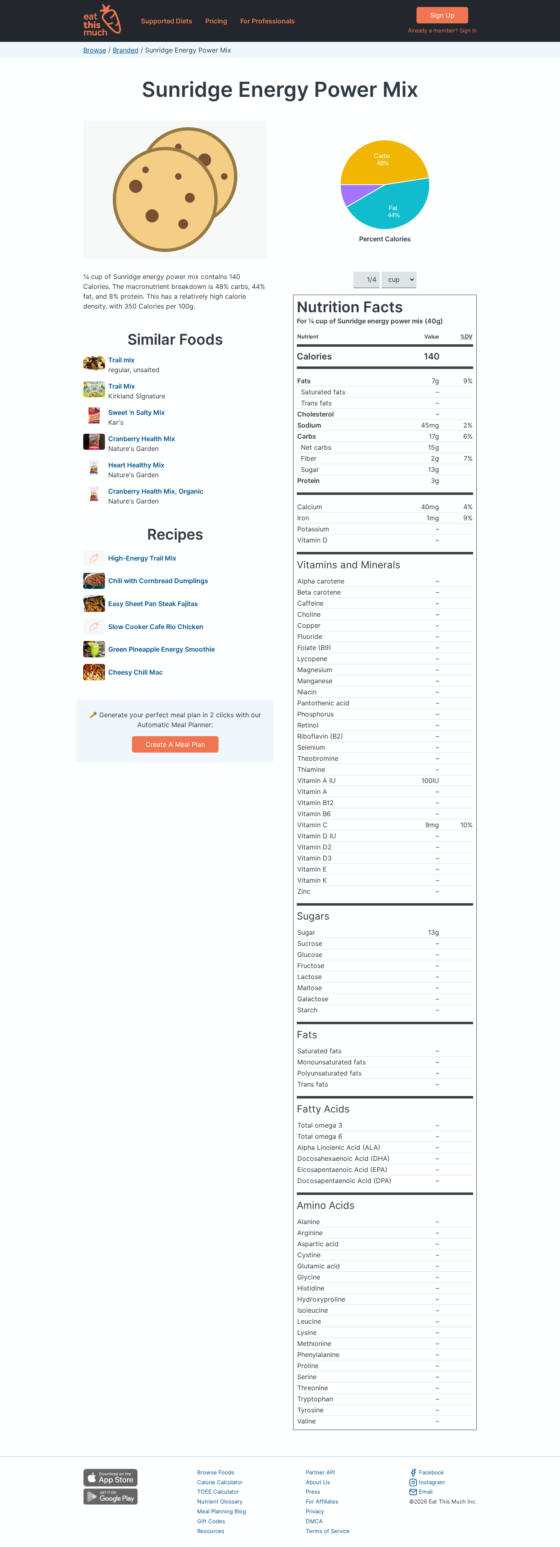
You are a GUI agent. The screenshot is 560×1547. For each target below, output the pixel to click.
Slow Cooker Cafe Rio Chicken (155, 626)
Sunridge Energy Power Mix (280, 89)
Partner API (320, 1472)
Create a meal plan (175, 744)
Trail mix (121, 360)
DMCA (314, 1521)
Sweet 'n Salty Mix (136, 412)
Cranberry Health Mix (141, 439)
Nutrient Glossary (219, 1501)
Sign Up (442, 15)
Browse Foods (215, 1472)
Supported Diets (166, 21)
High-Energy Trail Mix (142, 558)
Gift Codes (211, 1521)
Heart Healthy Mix (136, 465)
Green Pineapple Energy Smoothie (161, 649)
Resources (210, 1531)
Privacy (315, 1511)
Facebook (431, 1472)
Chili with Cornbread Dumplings (158, 581)
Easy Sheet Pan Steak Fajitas (153, 604)
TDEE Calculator (218, 1491)
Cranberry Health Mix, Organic (155, 491)
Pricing (216, 21)
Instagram (432, 1482)
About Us (318, 1482)
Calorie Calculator (220, 1482)
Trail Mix (121, 386)
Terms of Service (328, 1531)
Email (426, 1491)
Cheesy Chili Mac (135, 672)
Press (313, 1491)
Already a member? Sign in (442, 30)
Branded (126, 50)
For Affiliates (322, 1501)
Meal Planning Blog (221, 1511)
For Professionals (267, 21)
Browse (94, 50)
